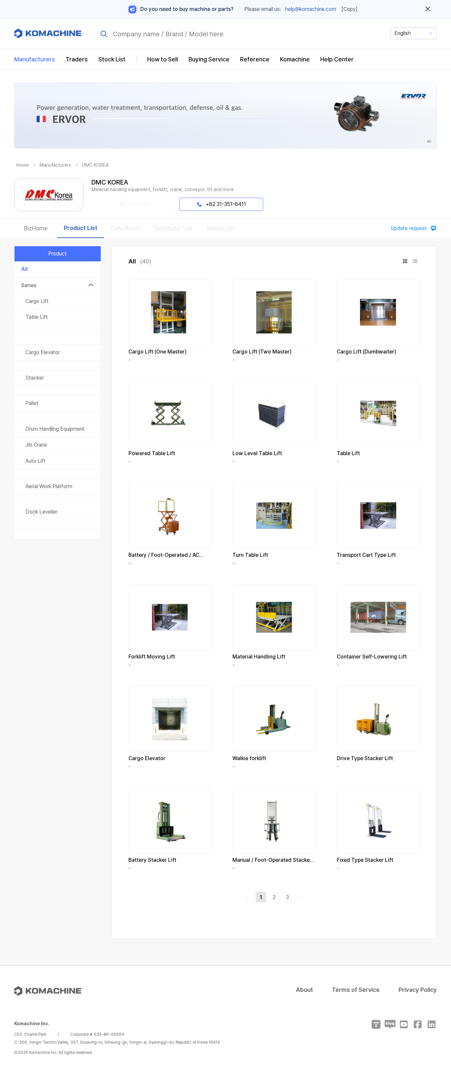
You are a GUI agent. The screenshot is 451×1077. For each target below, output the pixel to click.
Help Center (337, 59)
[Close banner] (428, 9)
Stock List (111, 59)
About (304, 989)
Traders (77, 59)
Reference (254, 59)
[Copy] (349, 9)
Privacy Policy (418, 989)
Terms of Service (356, 989)
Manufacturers (34, 59)
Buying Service (209, 59)
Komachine (295, 59)
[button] (433, 1020)
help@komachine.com (310, 9)
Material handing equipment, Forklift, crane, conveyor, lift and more (162, 189)
